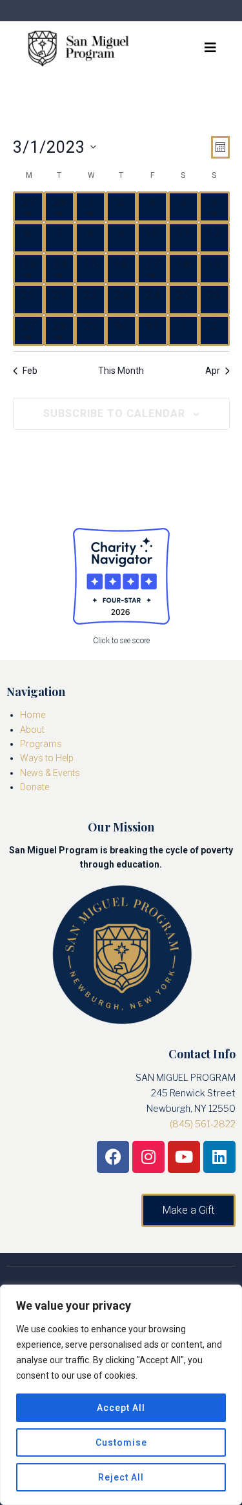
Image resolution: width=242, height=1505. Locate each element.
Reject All (121, 1477)
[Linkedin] (219, 1157)
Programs (41, 744)
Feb (30, 370)
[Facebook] (113, 1157)
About (32, 729)
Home (32, 715)
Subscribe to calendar (114, 413)
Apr (212, 370)
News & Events (50, 773)
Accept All (121, 1408)
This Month (121, 370)
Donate (34, 787)
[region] (121, 1395)
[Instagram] (148, 1157)
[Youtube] (184, 1157)
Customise (121, 1442)
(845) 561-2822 (203, 1123)
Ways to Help (47, 758)
